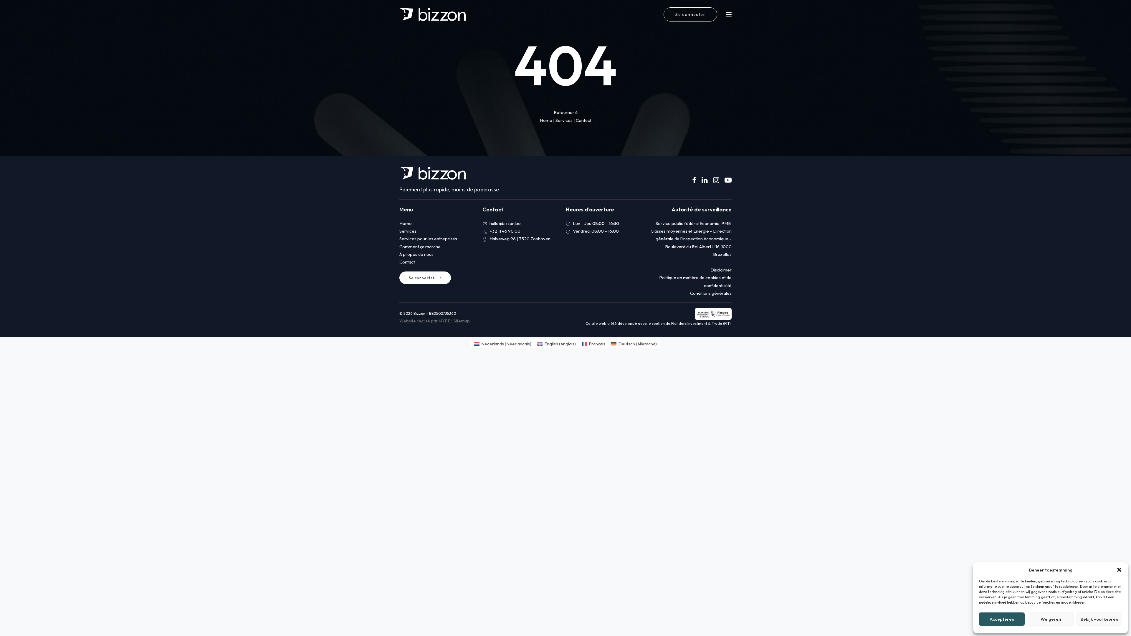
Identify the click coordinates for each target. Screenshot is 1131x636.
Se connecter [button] (422, 278)
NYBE (444, 321)
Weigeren (1051, 619)
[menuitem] (692, 14)
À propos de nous (416, 254)
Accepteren (1002, 619)
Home (546, 120)
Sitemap (462, 321)
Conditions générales (711, 293)
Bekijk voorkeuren (1099, 619)
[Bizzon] (432, 14)
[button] (1119, 570)
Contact (583, 120)
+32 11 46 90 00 (505, 231)
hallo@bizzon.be (505, 223)
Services (564, 120)
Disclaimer (721, 270)
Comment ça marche (420, 246)
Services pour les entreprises (428, 238)
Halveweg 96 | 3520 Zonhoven (520, 238)
